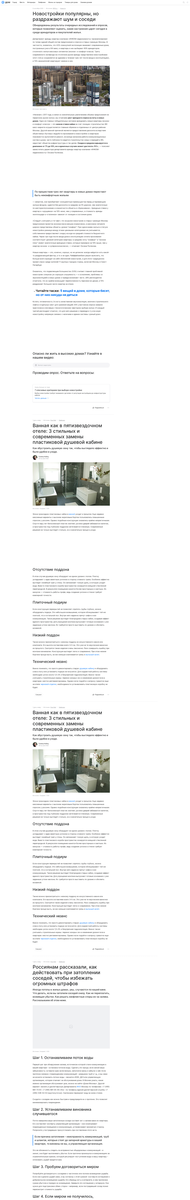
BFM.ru (55, 8)
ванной (72, 514)
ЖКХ (79, 1087)
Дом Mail (53, 420)
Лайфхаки (62, 420)
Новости (63, 8)
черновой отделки (48, 684)
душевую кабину (87, 668)
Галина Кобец (44, 457)
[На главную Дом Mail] (7, 2)
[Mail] (3, 2)
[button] (71, 86)
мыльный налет (92, 655)
